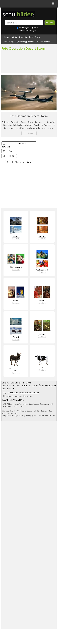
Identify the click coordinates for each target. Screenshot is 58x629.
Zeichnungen (24, 27)
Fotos (36, 27)
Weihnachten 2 (16, 267)
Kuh (42, 368)
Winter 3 (16, 337)
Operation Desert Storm (29, 37)
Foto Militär (14, 392)
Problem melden (43, 42)
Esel (15, 370)
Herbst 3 (42, 236)
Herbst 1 (42, 300)
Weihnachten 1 (42, 270)
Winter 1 (16, 236)
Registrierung (21, 42)
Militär (14, 37)
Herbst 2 (42, 334)
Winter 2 (16, 300)
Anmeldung (8, 42)
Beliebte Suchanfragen (27, 31)
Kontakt (31, 42)
